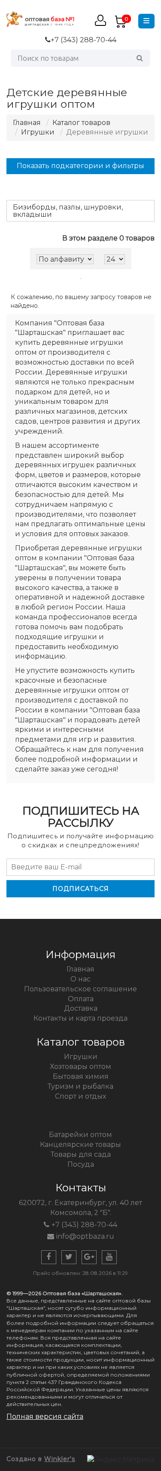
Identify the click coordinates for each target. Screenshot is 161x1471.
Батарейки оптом (80, 1135)
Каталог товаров (81, 123)
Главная (27, 123)
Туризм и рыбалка (80, 1086)
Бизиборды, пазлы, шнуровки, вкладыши (68, 211)
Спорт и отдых (80, 1096)
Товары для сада (81, 1154)
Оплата (81, 999)
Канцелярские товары (80, 1144)
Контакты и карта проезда (80, 1018)
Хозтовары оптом (80, 1066)
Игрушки (38, 132)
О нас (80, 979)
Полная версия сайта (44, 1416)
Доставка (80, 1008)
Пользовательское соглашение (80, 989)
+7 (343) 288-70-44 (83, 40)
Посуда (80, 1164)
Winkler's (59, 1459)
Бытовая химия (81, 1076)
